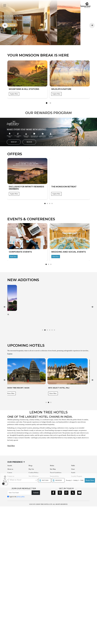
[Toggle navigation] (4, 5)
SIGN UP (14, 142)
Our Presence (15, 462)
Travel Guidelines (55, 473)
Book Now (90, 480)
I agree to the (17, 496)
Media (52, 465)
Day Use (31, 469)
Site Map (53, 469)
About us (10, 469)
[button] (46, 103)
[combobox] (23, 480)
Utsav (73, 469)
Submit (35, 493)
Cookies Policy (33, 473)
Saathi (73, 473)
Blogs (30, 465)
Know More (12, 321)
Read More (11, 446)
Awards (9, 465)
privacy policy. (21, 496)
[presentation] (5, 25)
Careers (9, 473)
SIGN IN (29, 142)
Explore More (14, 194)
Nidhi (73, 465)
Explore (9, 354)
